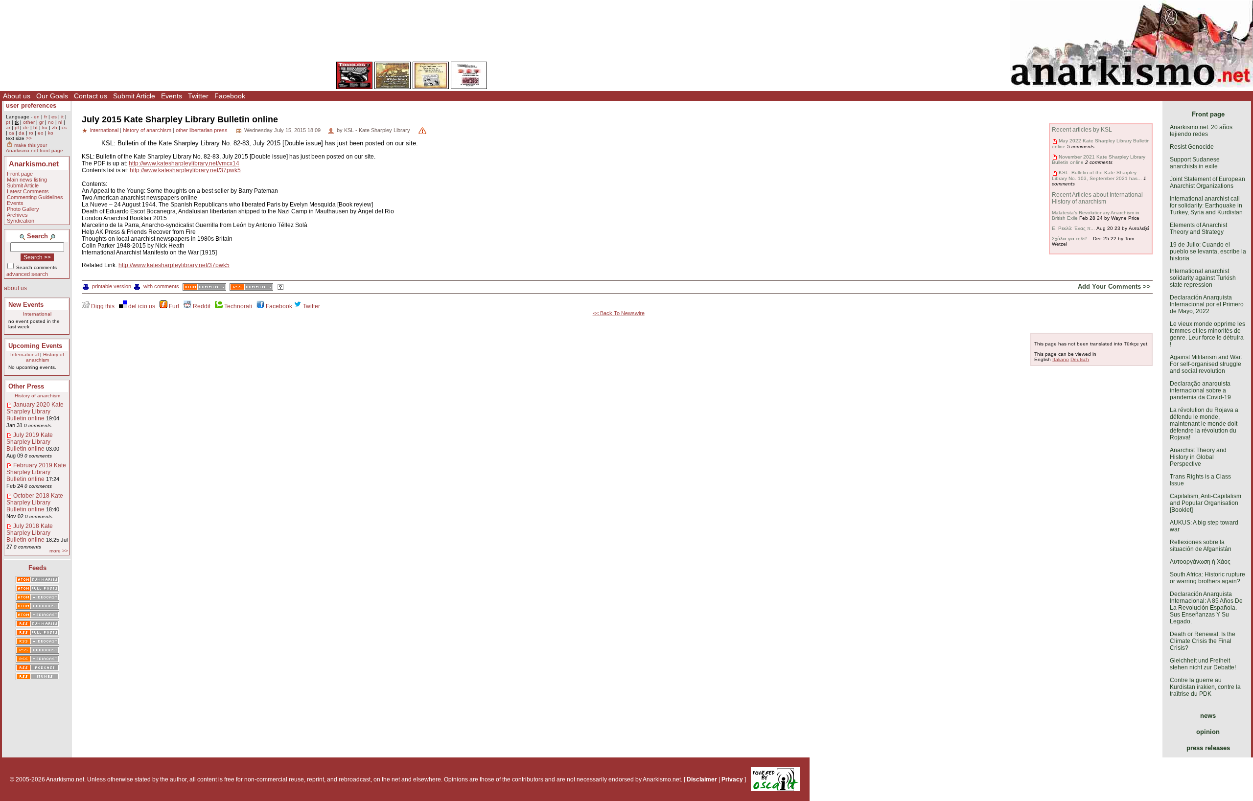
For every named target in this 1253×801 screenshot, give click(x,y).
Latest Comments (28, 191)
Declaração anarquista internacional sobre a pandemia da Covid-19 (1200, 390)
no (51, 122)
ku (44, 127)
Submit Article (134, 96)
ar (8, 127)
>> (29, 138)
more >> (58, 550)
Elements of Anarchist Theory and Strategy (1198, 228)
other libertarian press (202, 130)
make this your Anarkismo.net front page (34, 147)
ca (11, 133)
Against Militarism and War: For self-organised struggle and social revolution (1206, 364)
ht (35, 127)
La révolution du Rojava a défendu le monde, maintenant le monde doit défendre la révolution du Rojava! (1204, 424)
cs (64, 127)
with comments (161, 286)
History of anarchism (45, 357)
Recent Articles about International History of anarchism (1097, 198)
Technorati (237, 306)
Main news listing (27, 180)
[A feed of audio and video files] (37, 615)
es (54, 116)
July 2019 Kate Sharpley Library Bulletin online (29, 442)
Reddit (200, 306)
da (21, 133)
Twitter (198, 96)
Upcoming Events (35, 345)
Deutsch (1079, 359)
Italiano (1060, 359)
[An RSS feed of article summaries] (37, 624)
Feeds (37, 568)
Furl (173, 306)
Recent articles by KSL (1082, 129)
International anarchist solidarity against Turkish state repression (1203, 278)
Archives (17, 215)
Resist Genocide (1192, 146)
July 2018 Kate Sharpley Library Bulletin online (29, 533)
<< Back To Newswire (619, 313)
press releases (1208, 748)
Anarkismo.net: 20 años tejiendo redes (1201, 130)
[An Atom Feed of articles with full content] (37, 589)
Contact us (90, 96)
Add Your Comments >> (1114, 286)
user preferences (31, 105)
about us (15, 288)
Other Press (26, 386)
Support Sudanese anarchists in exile (1195, 163)
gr (41, 122)
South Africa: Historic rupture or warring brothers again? (1207, 578)
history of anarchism (147, 130)
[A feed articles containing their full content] (37, 633)
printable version (111, 286)
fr (45, 116)
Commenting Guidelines (35, 197)
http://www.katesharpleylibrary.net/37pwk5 (185, 170)
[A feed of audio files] (37, 606)
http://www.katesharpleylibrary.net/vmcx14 (184, 163)
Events (171, 96)
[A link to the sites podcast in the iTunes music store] (37, 677)
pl (17, 127)
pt (8, 122)
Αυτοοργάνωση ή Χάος (1200, 561)
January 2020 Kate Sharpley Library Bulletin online (35, 411)
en (37, 116)
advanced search (27, 274)
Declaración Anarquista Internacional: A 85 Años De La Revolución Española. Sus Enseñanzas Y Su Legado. (1206, 608)
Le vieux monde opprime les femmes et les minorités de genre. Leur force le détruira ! (1207, 334)
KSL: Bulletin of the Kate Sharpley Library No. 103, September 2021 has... (1097, 175)
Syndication (20, 221)
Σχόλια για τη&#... (1071, 238)
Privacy (732, 779)
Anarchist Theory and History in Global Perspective (1198, 457)
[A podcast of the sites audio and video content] (37, 668)
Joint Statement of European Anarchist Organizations (1207, 182)
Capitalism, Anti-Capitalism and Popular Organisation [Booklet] (1205, 503)
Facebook (229, 96)
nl (60, 122)
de (26, 127)
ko (50, 133)
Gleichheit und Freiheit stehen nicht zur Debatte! (1203, 664)
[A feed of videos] (37, 598)
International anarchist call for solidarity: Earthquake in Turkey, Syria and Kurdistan (1206, 205)
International (37, 314)
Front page (20, 174)
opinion (1208, 731)
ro (31, 133)
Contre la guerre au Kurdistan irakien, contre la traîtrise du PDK (1205, 687)
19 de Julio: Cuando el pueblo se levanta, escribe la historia (1208, 251)
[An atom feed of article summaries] (37, 580)
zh (54, 127)
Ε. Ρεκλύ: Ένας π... (1073, 228)
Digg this (102, 306)
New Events (26, 304)
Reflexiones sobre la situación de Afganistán (1200, 545)
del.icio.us (141, 306)
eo (41, 133)
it (62, 116)
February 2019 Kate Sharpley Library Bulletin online (36, 472)
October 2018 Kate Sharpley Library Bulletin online (34, 502)
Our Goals (52, 96)
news (1208, 715)
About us (16, 96)
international (104, 130)
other (29, 122)
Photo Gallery (23, 209)
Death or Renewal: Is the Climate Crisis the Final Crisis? (1202, 641)
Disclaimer (702, 779)
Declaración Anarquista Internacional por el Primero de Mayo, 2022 (1207, 304)
